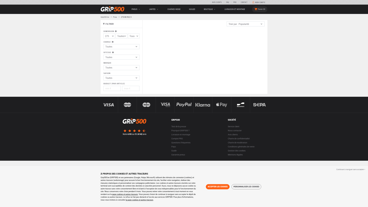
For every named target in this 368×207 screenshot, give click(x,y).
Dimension (109, 31)
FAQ (227, 2)
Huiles (192, 9)
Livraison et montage (235, 9)
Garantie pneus (178, 154)
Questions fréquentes (180, 142)
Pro (234, 2)
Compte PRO (177, 138)
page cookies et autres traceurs (125, 194)
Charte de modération (237, 142)
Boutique (208, 9)
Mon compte (260, 2)
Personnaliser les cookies (246, 187)
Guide (174, 150)
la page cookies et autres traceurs (139, 200)
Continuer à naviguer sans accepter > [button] (350, 169)
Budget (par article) (114, 84)
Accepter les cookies (218, 187)
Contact (244, 2)
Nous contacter (235, 130)
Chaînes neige (173, 9)
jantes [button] (152, 9)
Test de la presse (178, 126)
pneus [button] (135, 9)
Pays (173, 146)
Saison (106, 73)
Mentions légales (235, 154)
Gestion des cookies (237, 150)
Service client (233, 126)
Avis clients (217, 2)
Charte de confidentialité (239, 138)
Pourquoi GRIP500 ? (180, 130)
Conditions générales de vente (241, 146)
